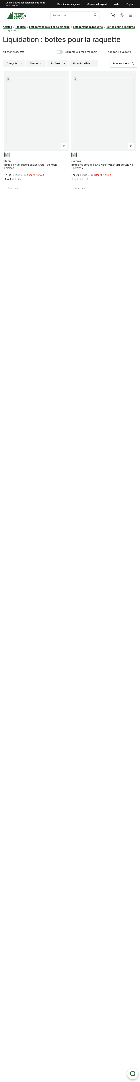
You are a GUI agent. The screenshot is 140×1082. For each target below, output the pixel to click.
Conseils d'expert (97, 4)
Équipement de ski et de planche (49, 26)
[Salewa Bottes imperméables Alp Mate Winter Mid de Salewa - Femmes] (103, 130)
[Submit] (96, 15)
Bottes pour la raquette (120, 26)
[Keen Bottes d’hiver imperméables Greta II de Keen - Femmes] (36, 130)
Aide (116, 4)
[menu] (130, 15)
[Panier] (113, 15)
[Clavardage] (132, 1073)
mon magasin (89, 51)
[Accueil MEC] (16, 15)
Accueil (7, 26)
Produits (20, 26)
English (130, 4)
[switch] (68, 52)
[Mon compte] (121, 15)
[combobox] (77, 15)
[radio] (6, 154)
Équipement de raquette (88, 26)
